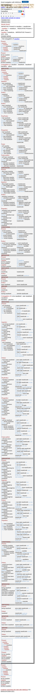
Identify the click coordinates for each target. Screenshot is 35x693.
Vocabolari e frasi (6, 20)
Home (3, 7)
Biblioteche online (6, 22)
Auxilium (26, 7)
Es (24, 14)
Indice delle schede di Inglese (10, 18)
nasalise (16, 39)
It (23, 11)
